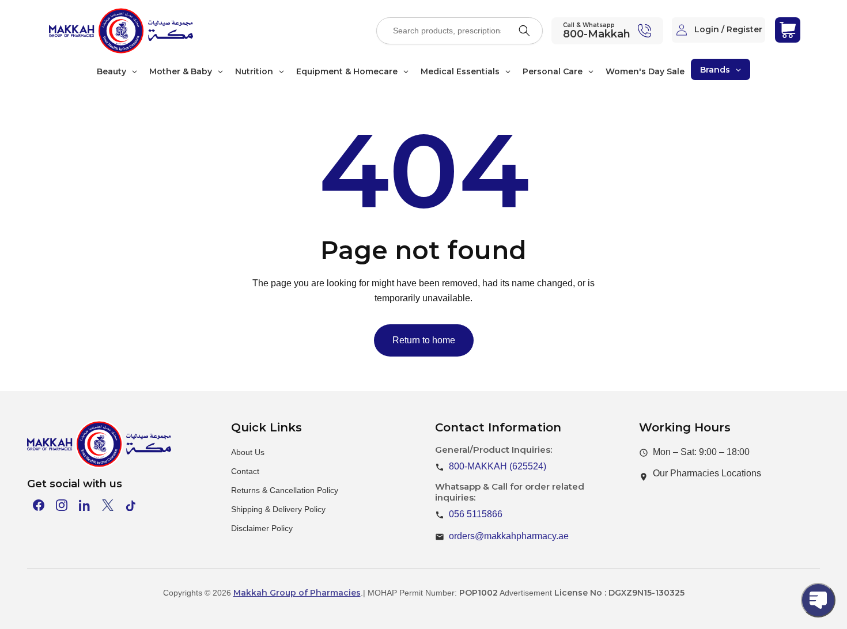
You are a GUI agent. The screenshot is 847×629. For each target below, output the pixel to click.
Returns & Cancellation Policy (284, 490)
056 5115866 (475, 514)
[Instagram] (61, 505)
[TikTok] (130, 505)
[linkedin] (84, 505)
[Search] (524, 30)
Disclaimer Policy (262, 528)
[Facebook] (38, 505)
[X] (107, 505)
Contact (245, 471)
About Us (247, 452)
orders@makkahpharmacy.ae (509, 536)
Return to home (423, 340)
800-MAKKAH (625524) (497, 466)
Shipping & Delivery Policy (278, 509)
